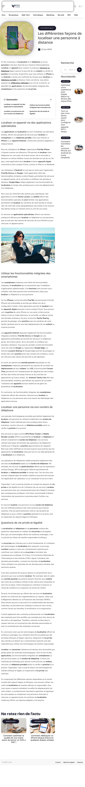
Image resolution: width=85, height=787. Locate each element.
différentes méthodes (20, 83)
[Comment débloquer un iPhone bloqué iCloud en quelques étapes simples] (42, 725)
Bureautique (11, 721)
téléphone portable (8, 80)
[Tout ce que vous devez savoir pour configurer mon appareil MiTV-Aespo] (79, 119)
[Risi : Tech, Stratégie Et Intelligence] (16, 6)
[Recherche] (75, 6)
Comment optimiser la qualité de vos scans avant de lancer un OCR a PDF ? (14, 738)
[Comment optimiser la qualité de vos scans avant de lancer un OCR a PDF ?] (13, 725)
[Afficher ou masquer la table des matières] (35, 99)
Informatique (47, 28)
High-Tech (65, 81)
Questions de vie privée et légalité (39, 112)
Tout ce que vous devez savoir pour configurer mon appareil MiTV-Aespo (66, 121)
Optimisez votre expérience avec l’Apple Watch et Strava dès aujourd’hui (66, 93)
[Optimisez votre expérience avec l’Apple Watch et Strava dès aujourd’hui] (79, 91)
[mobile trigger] (4, 6)
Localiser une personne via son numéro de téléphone (14, 112)
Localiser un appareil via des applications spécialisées (14, 105)
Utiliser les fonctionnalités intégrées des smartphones (40, 106)
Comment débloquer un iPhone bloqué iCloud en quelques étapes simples (42, 737)
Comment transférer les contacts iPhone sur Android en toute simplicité (66, 149)
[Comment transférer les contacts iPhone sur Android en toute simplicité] (79, 147)
